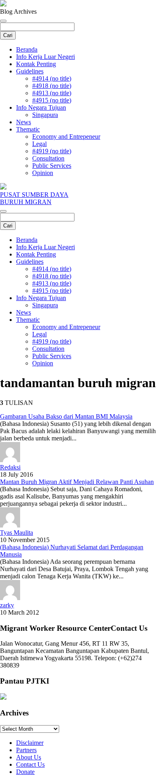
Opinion (42, 172)
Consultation (48, 158)
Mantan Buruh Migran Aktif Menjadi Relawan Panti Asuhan (77, 481)
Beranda (26, 49)
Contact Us (30, 764)
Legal (39, 143)
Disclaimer (29, 742)
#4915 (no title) (51, 100)
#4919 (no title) (51, 151)
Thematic (28, 129)
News (23, 122)
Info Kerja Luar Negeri (45, 56)
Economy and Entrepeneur (66, 136)
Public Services (51, 165)
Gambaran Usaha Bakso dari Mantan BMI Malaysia (66, 416)
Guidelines (29, 71)
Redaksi (10, 467)
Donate (25, 771)
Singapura (45, 114)
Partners (26, 750)
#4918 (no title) (51, 85)
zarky (7, 605)
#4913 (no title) (51, 93)
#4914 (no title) (51, 78)
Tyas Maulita (16, 532)
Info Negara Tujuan (41, 107)
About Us (28, 757)
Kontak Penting (36, 63)
